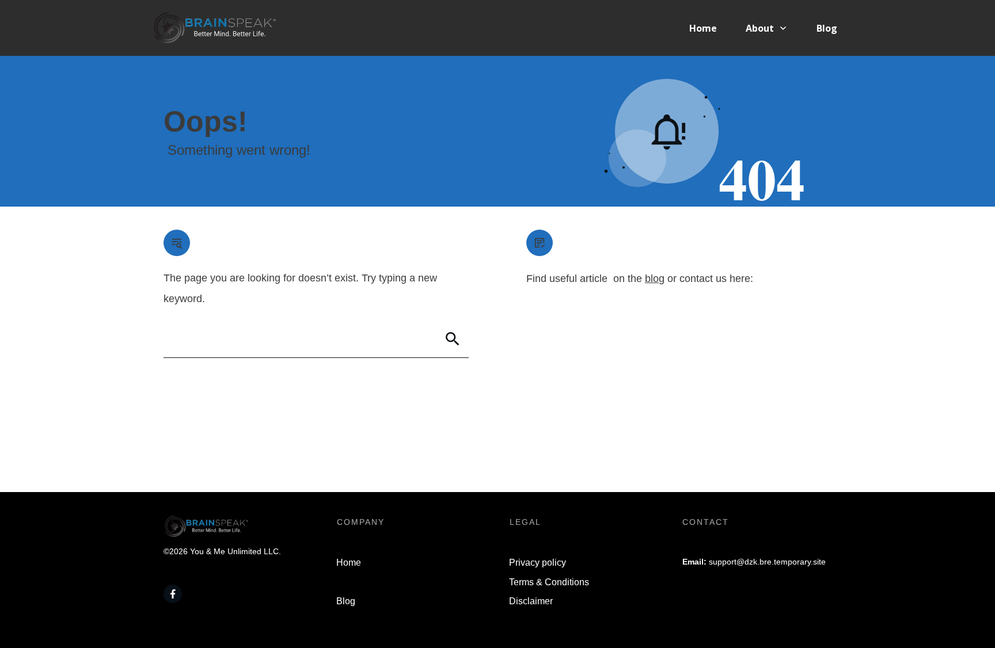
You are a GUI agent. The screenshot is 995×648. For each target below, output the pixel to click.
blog (654, 278)
